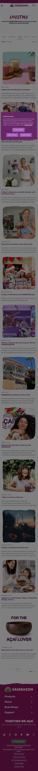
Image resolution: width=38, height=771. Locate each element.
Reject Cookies (12, 134)
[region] (19, 126)
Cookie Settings (18, 129)
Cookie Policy (28, 125)
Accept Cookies (25, 134)
